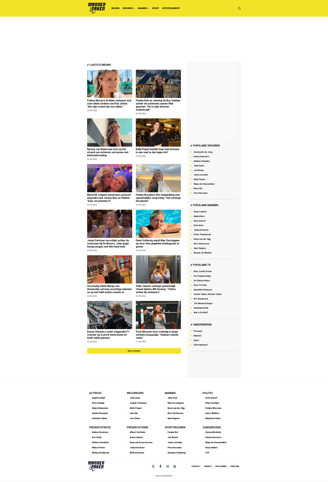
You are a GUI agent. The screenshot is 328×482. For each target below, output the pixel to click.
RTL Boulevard (201, 299)
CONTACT (196, 466)
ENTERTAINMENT (171, 8)
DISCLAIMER (221, 466)
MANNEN (142, 8)
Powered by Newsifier (164, 476)
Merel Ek (198, 188)
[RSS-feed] (174, 466)
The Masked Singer (203, 303)
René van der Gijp (202, 239)
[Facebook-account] (160, 466)
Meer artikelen (134, 351)
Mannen (197, 335)
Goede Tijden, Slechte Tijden (208, 294)
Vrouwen (198, 331)
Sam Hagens (200, 248)
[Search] (239, 8)
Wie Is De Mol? (201, 312)
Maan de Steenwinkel (204, 184)
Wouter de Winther (203, 253)
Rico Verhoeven (201, 243)
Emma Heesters (201, 156)
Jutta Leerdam (201, 175)
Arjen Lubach (200, 211)
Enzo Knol (198, 225)
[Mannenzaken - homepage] (96, 8)
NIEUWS (115, 8)
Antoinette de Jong (203, 152)
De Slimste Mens (202, 280)
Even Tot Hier (200, 285)
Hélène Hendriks (202, 161)
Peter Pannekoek (202, 234)
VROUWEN (127, 8)
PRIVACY (208, 466)
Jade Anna (199, 165)
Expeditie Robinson (203, 289)
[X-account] (153, 466)
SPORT (155, 8)
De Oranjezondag (202, 276)
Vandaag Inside (201, 308)
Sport (196, 340)
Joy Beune (199, 170)
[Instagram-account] (167, 466)
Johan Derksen (201, 230)
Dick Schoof (200, 221)
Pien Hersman (200, 193)
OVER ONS (234, 466)
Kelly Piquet (199, 179)
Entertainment (201, 345)
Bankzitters (199, 216)
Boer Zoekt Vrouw (203, 271)
